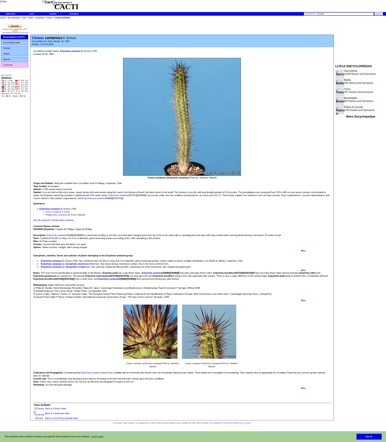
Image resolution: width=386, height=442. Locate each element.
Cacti (31, 14)
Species (6, 59)
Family (30, 17)
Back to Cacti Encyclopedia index (61, 418)
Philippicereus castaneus (56, 215)
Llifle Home (10, 14)
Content (52, 14)
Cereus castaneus (62, 17)
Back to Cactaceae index (57, 413)
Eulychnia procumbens (93, 198)
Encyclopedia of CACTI (14, 37)
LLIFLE (3, 17)
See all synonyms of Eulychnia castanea (53, 220)
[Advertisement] (360, 40)
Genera (6, 54)
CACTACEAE (46, 44)
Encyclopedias (14, 17)
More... (303, 250)
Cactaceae (39, 17)
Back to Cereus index (55, 408)
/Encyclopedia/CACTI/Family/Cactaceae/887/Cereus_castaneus (230, 423)
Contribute (73, 14)
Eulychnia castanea (70, 51)
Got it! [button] (369, 436)
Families (7, 48)
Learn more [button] (97, 436)
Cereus (49, 17)
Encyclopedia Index (11, 42)
